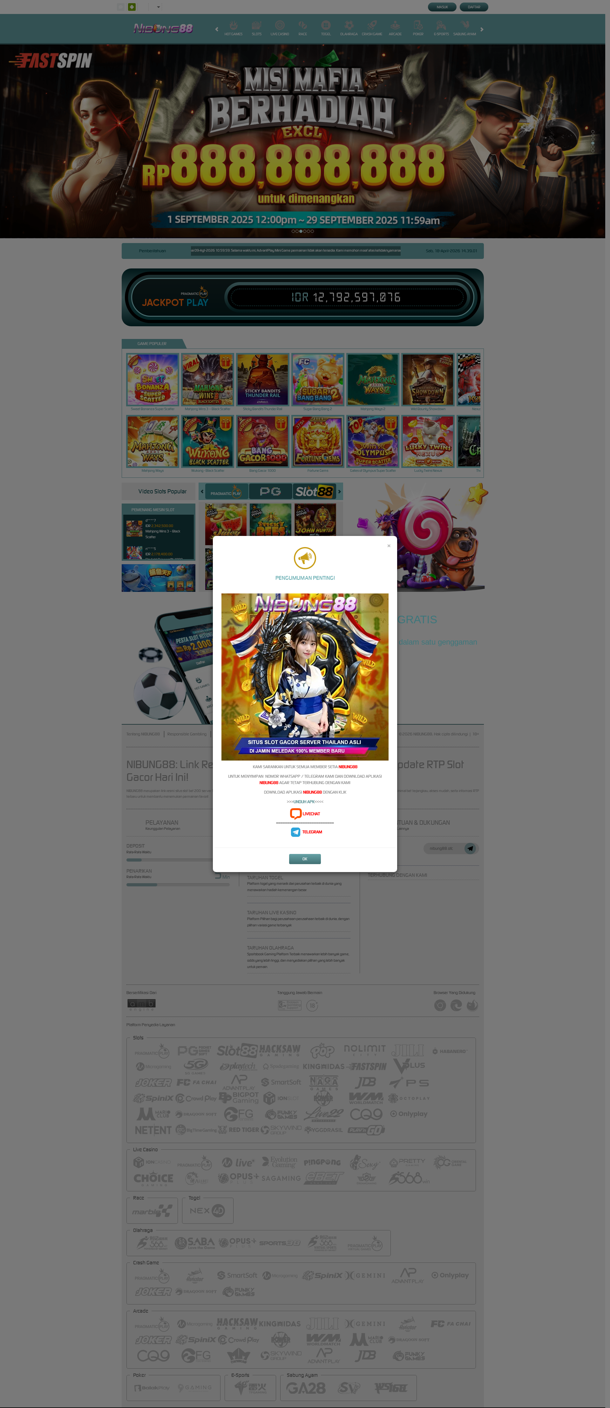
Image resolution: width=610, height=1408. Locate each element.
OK (304, 859)
